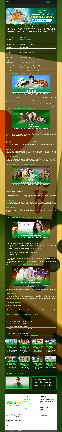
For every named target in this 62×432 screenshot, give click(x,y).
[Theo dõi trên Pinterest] (43, 415)
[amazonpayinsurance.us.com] (10, 2)
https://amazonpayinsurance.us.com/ (25, 39)
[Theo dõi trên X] (41, 415)
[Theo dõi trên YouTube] (45, 415)
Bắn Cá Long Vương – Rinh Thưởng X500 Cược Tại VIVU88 (38, 347)
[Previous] (8, 15)
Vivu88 (8, 26)
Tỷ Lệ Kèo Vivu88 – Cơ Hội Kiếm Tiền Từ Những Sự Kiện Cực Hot (51, 364)
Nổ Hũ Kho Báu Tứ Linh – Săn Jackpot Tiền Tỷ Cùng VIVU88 (11, 364)
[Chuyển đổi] (6, 319)
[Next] (54, 15)
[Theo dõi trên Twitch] (48, 415)
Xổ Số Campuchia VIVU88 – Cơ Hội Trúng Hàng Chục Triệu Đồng (24, 347)
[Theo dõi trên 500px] (46, 415)
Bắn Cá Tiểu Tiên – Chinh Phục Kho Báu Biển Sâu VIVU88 (11, 347)
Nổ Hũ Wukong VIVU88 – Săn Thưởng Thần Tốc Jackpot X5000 (24, 364)
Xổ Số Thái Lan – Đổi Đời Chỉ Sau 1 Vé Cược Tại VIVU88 (50, 347)
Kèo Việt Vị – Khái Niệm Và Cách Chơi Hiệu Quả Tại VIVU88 (38, 364)
